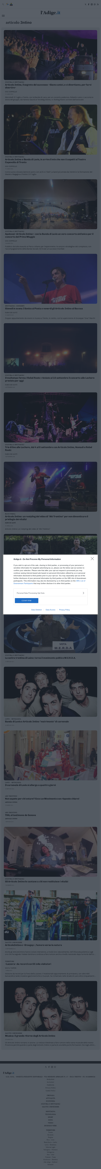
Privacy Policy (64, 610)
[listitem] (50, 593)
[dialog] (50, 584)
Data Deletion (36, 610)
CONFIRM (27, 601)
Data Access (50, 610)
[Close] (93, 559)
